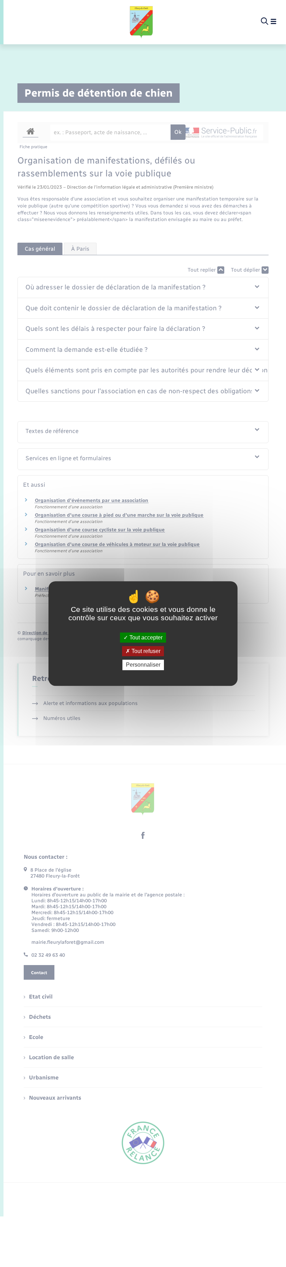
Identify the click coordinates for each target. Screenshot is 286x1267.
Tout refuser (145, 651)
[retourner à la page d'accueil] (141, 21)
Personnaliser (143, 665)
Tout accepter (145, 637)
